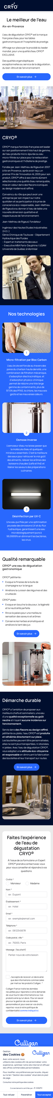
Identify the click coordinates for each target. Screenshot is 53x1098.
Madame (34, 883)
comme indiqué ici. (29, 1010)
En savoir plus (24, 76)
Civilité (10, 879)
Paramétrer (26, 1094)
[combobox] (8, 943)
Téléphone (11, 925)
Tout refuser (9, 1094)
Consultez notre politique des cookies (18, 1082)
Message (16, 949)
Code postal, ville (14, 937)
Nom (9, 889)
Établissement (13, 901)
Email (9, 913)
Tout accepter (44, 1094)
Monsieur (16, 883)
